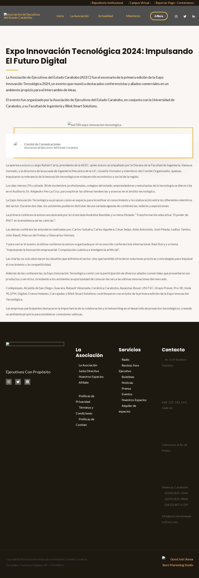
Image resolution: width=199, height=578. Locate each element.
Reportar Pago (165, 2)
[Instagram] (176, 16)
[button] (85, 3)
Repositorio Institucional (108, 2)
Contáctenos (185, 2)
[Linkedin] (27, 382)
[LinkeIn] (193, 16)
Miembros (133, 16)
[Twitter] (184, 16)
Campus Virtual (139, 2)
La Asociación (79, 16)
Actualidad (106, 16)
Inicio (60, 16)
